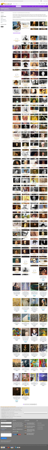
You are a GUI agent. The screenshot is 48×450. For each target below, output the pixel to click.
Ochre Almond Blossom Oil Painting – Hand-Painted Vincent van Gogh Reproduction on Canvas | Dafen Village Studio (17, 309)
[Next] (36, 404)
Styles (1, 22)
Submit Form (4, 438)
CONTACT (44, 6)
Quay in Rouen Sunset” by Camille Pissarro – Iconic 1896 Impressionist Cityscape (16, 369)
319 (34, 404)
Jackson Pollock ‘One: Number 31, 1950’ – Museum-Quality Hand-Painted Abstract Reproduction (34, 324)
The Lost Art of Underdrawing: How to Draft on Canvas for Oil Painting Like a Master (31, 427)
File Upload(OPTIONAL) (3, 428)
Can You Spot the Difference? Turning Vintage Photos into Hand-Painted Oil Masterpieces (31, 424)
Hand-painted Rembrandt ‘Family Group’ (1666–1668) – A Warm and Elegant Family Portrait (43, 277)
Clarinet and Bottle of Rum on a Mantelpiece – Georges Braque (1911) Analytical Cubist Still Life (16, 354)
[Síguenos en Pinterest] (18, 434)
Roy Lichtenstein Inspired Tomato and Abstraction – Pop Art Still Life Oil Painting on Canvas (34, 383)
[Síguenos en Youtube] (20, 434)
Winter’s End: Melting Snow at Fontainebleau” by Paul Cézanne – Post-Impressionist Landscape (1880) (43, 354)
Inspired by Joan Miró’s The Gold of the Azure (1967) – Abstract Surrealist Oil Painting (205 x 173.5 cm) (25, 398)
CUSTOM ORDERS (3, 6)
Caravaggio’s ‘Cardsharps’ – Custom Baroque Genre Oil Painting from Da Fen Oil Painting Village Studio (34, 354)
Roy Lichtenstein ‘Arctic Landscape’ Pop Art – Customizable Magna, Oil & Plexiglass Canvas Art (43, 383)
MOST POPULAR (8, 6)
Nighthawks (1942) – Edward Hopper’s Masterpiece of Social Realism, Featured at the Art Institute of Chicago (34, 293)
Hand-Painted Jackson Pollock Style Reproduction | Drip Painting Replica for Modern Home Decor (43, 324)
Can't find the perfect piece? (16, 30)
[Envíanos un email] (17, 434)
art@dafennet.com (19, 429)
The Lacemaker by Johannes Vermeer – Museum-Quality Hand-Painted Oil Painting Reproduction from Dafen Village (16, 293)
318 (32, 404)
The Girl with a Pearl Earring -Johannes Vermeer (43, 308)
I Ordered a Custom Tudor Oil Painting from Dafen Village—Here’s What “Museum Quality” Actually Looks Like (31, 430)
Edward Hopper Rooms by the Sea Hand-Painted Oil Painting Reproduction (25, 324)
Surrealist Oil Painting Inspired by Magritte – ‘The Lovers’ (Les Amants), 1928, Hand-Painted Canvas (25, 369)
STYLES (29, 6)
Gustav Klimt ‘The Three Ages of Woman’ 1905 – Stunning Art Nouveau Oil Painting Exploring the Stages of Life (25, 308)
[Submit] (39, 3)
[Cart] (46, 4)
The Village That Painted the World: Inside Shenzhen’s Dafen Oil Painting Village (30, 434)
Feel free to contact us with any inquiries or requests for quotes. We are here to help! (6, 432)
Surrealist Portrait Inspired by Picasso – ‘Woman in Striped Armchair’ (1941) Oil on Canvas (43, 369)
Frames (33, 6)
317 (31, 404)
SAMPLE (36, 6)
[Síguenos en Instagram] (14, 434)
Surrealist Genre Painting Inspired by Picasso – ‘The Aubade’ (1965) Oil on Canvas (34, 369)
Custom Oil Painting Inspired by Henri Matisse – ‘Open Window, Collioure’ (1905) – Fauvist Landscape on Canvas (25, 383)
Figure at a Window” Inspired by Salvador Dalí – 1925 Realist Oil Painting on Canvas (16, 383)
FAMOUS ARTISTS (18, 6)
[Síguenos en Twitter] (16, 434)
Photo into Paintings (25, 6)
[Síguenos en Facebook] (13, 434)
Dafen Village (39, 6)
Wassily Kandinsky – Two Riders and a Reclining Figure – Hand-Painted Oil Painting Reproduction (16, 338)
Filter (2, 26)
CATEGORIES (13, 6)
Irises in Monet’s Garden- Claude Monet (17, 323)
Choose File (3, 429)
